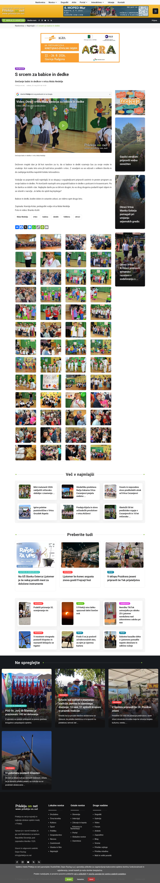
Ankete (98, 831)
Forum (97, 827)
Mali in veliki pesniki (103, 855)
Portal (82, 2)
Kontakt (121, 2)
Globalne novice (79, 837)
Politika (53, 831)
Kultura (53, 823)
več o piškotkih (80, 874)
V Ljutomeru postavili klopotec (22, 773)
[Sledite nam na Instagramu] (42, 20)
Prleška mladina (101, 851)
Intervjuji (76, 818)
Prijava (154, 20)
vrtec (35, 217)
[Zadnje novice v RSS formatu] (51, 20)
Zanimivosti (55, 843)
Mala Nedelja (22, 217)
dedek (55, 217)
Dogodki (64, 2)
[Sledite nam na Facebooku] (39, 20)
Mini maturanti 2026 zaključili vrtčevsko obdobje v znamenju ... (44, 490)
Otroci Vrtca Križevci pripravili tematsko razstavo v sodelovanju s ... (130, 271)
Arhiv (74, 2)
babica (45, 217)
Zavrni (91, 879)
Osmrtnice (76, 841)
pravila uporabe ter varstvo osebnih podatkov (107, 874)
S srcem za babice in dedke (48, 26)
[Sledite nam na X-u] (48, 20)
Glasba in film (56, 847)
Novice (52, 2)
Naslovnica (40, 2)
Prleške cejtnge (101, 847)
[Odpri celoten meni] (155, 11)
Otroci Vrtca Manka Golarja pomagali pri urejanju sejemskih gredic (130, 214)
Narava (53, 839)
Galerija (98, 818)
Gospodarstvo (56, 835)
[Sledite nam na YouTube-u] (45, 20)
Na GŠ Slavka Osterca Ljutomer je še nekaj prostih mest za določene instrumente (36, 580)
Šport (52, 827)
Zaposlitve (99, 835)
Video (97, 823)
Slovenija (76, 814)
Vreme (97, 843)
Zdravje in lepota (79, 823)
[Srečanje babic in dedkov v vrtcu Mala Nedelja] (26, 242)
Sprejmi (69, 879)
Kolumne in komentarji (76, 828)
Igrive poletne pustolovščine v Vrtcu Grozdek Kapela (43, 510)
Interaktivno (96, 2)
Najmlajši (31, 26)
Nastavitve (80, 879)
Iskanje (111, 2)
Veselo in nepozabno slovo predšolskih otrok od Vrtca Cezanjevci (130, 490)
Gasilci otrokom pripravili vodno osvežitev (129, 160)
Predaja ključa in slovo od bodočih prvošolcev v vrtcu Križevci (87, 510)
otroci (77, 217)
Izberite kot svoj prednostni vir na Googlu (36, 94)
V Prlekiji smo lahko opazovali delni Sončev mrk (87, 610)
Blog (96, 839)
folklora (67, 217)
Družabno (54, 814)
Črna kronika (55, 818)
